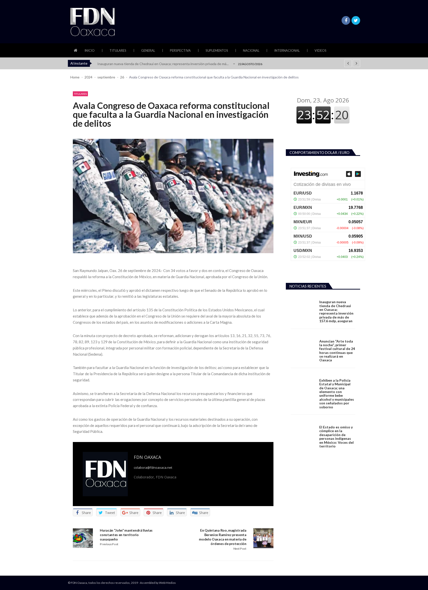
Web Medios (167, 583)
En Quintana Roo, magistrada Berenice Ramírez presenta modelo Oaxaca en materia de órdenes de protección (222, 537)
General (148, 50)
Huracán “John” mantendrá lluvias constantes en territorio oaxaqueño (126, 534)
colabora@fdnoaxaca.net (153, 467)
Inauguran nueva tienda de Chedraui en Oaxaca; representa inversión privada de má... (163, 64)
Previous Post (109, 544)
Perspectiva (180, 50)
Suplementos (217, 50)
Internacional (287, 50)
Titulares (117, 50)
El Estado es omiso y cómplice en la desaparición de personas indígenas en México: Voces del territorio (336, 436)
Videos (320, 50)
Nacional (251, 50)
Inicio (89, 50)
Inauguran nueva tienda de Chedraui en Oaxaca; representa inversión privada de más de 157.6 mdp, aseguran (336, 311)
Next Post (239, 548)
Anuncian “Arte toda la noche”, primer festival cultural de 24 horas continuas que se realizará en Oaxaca (337, 350)
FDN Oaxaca (147, 457)
